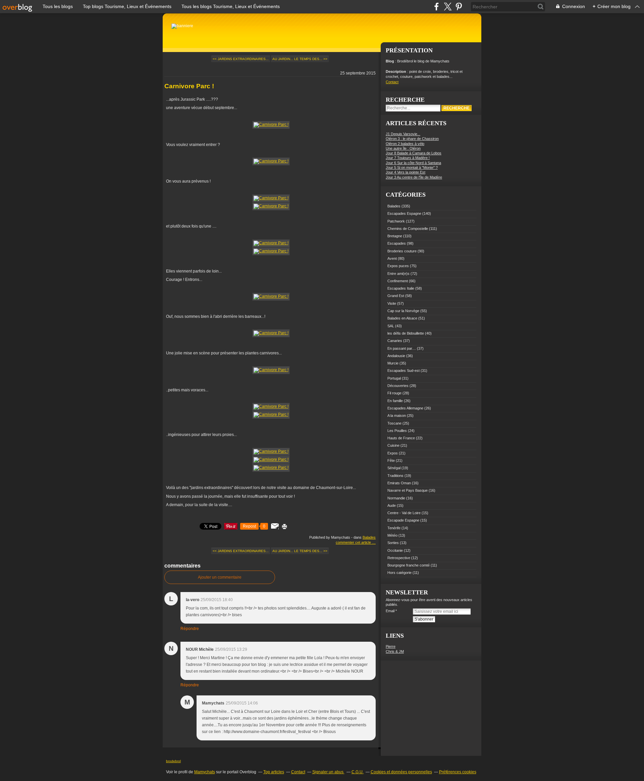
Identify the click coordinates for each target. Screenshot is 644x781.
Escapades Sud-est (403, 371)
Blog (390, 61)
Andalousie (396, 356)
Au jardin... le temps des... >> (299, 59)
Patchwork (396, 221)
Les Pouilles (397, 431)
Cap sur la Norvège (403, 311)
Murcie (392, 363)
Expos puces (398, 266)
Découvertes (398, 386)
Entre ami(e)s (398, 274)
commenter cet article (354, 542)
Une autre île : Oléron (403, 148)
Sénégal (393, 468)
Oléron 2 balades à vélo (405, 144)
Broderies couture (402, 251)
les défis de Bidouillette (405, 333)
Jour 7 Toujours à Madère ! (408, 158)
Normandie (396, 498)
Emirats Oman (399, 483)
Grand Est (395, 296)
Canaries (394, 341)
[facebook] (436, 6)
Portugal (394, 378)
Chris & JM (395, 651)
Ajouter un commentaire (219, 577)
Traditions (395, 476)
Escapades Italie (400, 288)
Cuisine (393, 445)
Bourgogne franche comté (408, 565)
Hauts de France (401, 438)
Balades (369, 537)
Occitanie (395, 550)
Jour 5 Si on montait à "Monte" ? (412, 167)
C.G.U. (358, 772)
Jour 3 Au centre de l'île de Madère (414, 177)
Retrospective (398, 558)
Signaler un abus (328, 772)
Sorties (393, 543)
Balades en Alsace (402, 318)
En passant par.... (401, 348)
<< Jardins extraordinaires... (241, 59)
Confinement (397, 281)
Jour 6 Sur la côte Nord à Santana (413, 163)
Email (390, 611)
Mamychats (204, 772)
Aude (391, 505)
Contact (392, 82)
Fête (391, 460)
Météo (392, 535)
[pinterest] (458, 6)
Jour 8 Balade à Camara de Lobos (413, 153)
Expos (392, 453)
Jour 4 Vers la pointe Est (405, 172)
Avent (392, 258)
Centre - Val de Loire (404, 513)
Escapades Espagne (404, 213)
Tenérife (393, 528)
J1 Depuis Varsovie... (403, 134)
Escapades (396, 243)
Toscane (394, 423)
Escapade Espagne (403, 520)
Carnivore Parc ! (189, 86)
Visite (391, 303)
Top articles (273, 772)
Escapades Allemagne (405, 408)
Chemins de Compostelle (407, 229)
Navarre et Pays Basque (407, 490)
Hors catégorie (399, 573)
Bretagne (394, 236)
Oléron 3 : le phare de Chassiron (412, 139)
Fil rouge (394, 393)
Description (396, 71)
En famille (395, 401)
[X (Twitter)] (447, 6)
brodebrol (173, 761)
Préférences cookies (457, 772)
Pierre (390, 646)
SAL (390, 326)
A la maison (396, 415)
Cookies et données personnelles (401, 772)
